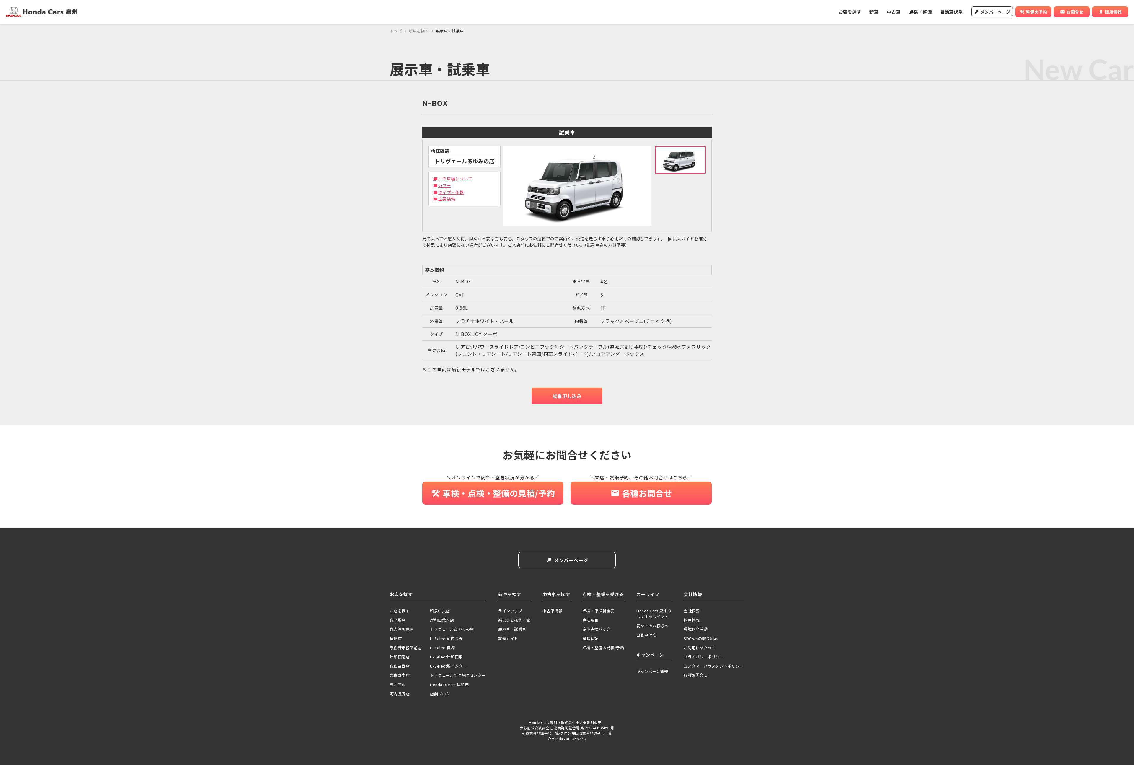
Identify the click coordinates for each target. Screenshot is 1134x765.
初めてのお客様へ (652, 626)
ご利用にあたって (699, 647)
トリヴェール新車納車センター (458, 675)
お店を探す (849, 12)
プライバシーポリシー (704, 657)
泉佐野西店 (400, 666)
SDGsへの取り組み (701, 638)
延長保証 (591, 638)
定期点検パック (596, 629)
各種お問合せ (696, 675)
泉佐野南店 (400, 675)
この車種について (455, 179)
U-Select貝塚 (442, 647)
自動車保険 (951, 12)
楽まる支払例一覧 (514, 620)
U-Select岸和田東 (446, 657)
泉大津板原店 (402, 629)
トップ (396, 31)
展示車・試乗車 (512, 629)
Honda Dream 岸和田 (449, 684)
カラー (444, 185)
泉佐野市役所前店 (406, 647)
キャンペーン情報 (652, 671)
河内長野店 (400, 694)
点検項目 (591, 620)
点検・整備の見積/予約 (603, 647)
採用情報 (692, 620)
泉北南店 (398, 684)
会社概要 (692, 611)
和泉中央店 (440, 611)
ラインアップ (510, 611)
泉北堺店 (398, 620)
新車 (874, 12)
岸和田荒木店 (442, 620)
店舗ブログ (440, 694)
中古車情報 (552, 611)
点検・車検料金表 (599, 611)
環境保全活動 (696, 629)
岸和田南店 (400, 657)
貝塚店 (396, 638)
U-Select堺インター (448, 666)
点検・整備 (920, 12)
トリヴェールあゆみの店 (452, 629)
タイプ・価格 (451, 192)
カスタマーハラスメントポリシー (713, 666)
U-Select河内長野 (446, 638)
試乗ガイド (508, 638)
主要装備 (446, 199)
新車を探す (418, 31)
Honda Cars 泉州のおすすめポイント (653, 613)
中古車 (893, 12)
